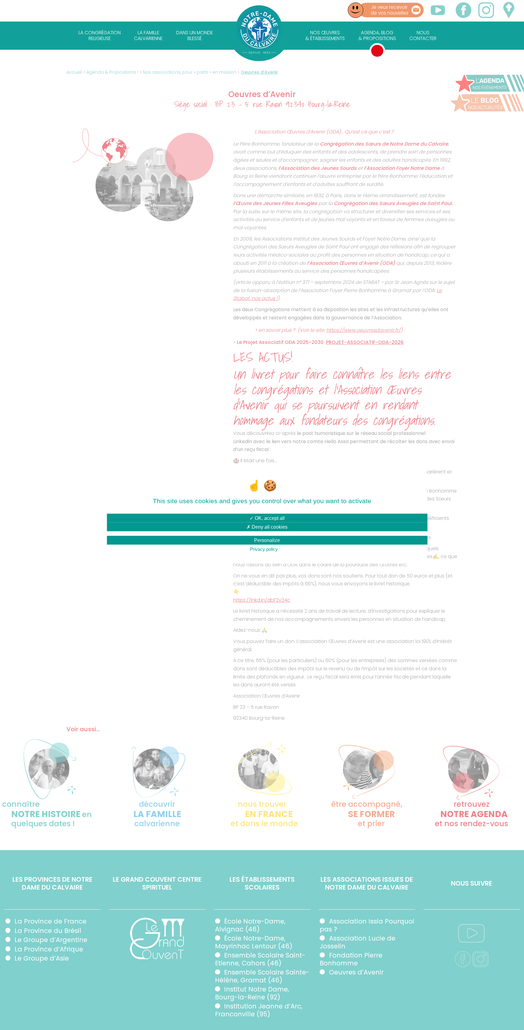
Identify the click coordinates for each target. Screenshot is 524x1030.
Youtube (438, 10)
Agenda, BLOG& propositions (377, 35)
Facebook (463, 10)
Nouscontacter (422, 35)
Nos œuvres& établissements (325, 35)
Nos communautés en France (508, 10)
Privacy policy (264, 549)
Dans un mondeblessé (194, 35)
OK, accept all (269, 518)
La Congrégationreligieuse (100, 35)
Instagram (486, 10)
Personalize (267, 540)
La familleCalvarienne (148, 35)
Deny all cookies (268, 527)
